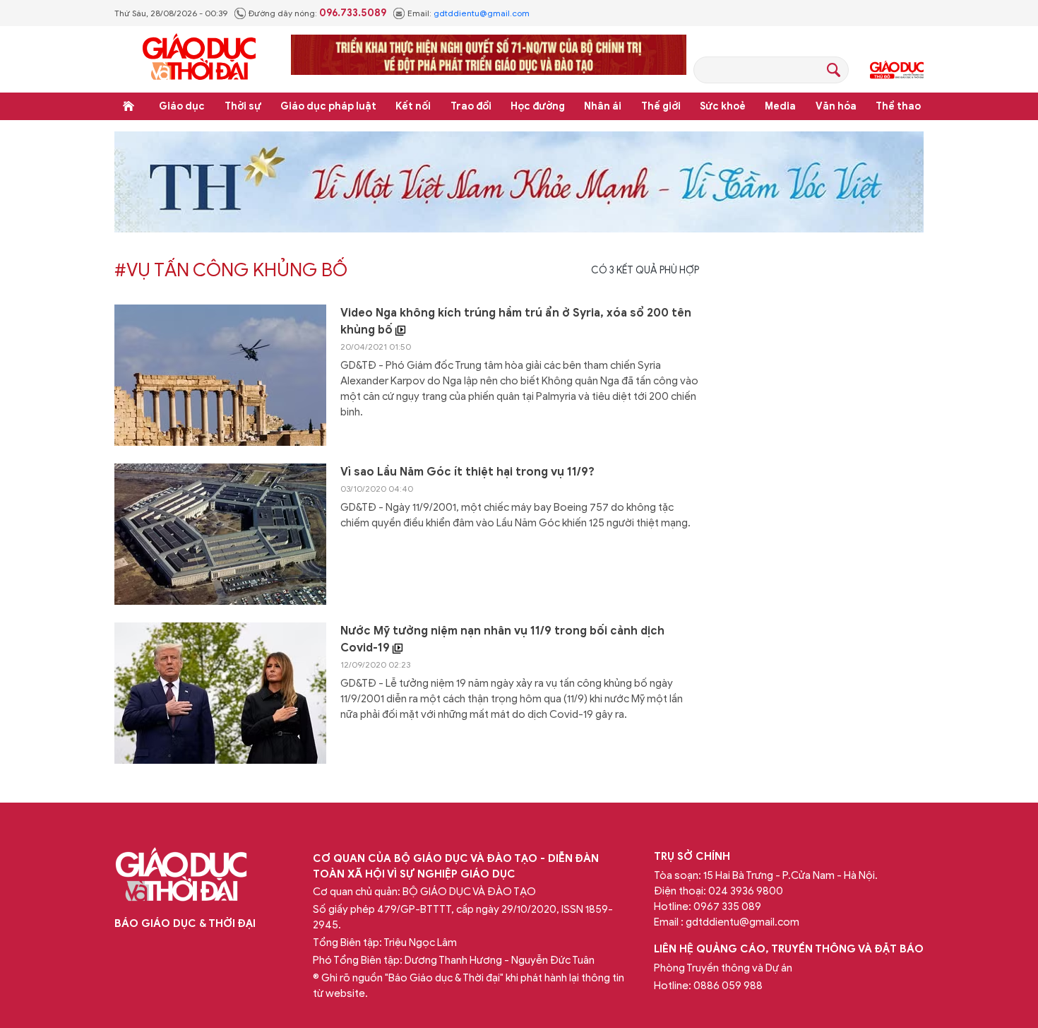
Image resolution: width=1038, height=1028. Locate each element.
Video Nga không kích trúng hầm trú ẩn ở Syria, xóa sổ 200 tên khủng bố (515, 321)
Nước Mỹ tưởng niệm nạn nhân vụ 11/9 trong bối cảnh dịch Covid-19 (502, 639)
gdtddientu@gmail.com (482, 13)
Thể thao (898, 106)
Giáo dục (182, 106)
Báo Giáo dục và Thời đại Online (199, 59)
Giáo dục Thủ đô (897, 70)
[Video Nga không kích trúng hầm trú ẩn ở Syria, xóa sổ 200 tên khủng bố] (220, 375)
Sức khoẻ (723, 106)
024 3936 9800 (745, 891)
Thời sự (243, 106)
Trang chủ (128, 106)
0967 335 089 (727, 906)
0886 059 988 (728, 985)
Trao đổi (471, 106)
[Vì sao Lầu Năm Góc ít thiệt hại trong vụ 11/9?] (220, 534)
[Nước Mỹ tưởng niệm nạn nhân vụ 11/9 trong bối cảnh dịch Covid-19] (220, 693)
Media (780, 106)
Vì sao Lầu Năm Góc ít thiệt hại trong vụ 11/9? (467, 472)
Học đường (538, 106)
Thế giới (661, 106)
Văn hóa (836, 106)
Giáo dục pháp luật (328, 106)
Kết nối (413, 106)
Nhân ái (602, 106)
